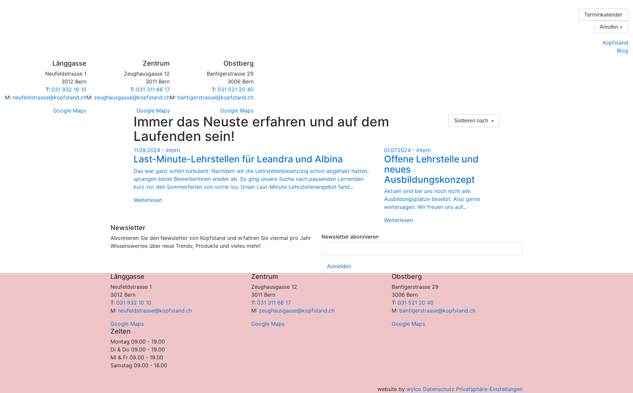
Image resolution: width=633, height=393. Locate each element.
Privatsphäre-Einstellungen (489, 389)
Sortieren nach (472, 120)
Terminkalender (603, 14)
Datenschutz (438, 389)
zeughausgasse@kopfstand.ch (132, 97)
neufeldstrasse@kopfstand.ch (49, 97)
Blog (622, 50)
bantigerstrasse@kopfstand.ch (215, 97)
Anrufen (609, 27)
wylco (414, 389)
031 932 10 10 (68, 89)
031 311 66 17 (153, 89)
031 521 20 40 (236, 89)
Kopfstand (615, 42)
